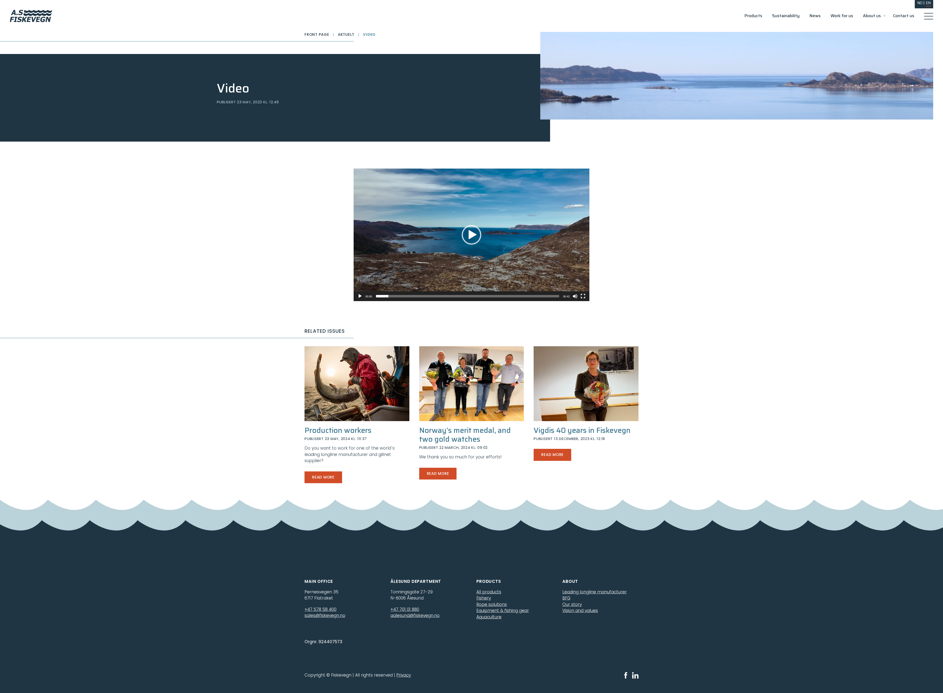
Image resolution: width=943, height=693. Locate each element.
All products (488, 592)
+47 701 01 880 (404, 609)
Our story (572, 604)
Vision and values (580, 610)
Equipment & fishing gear (502, 610)
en (928, 3)
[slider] (467, 296)
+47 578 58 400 (320, 609)
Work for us (842, 16)
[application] (471, 235)
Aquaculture (488, 617)
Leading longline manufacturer (594, 592)
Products (753, 16)
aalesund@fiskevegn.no (415, 615)
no (919, 3)
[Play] (360, 296)
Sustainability (786, 16)
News (815, 16)
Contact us (903, 16)
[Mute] (575, 296)
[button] (471, 235)
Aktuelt (346, 34)
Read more (323, 477)
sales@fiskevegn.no (325, 615)
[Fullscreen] (583, 296)
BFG (566, 598)
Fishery (483, 598)
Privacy (403, 675)
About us (872, 16)
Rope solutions (491, 604)
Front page (317, 34)
